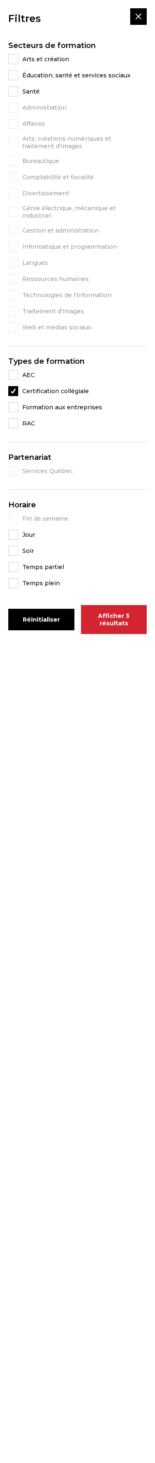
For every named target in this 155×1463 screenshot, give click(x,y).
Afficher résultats (113, 619)
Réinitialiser (41, 619)
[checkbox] (77, 59)
